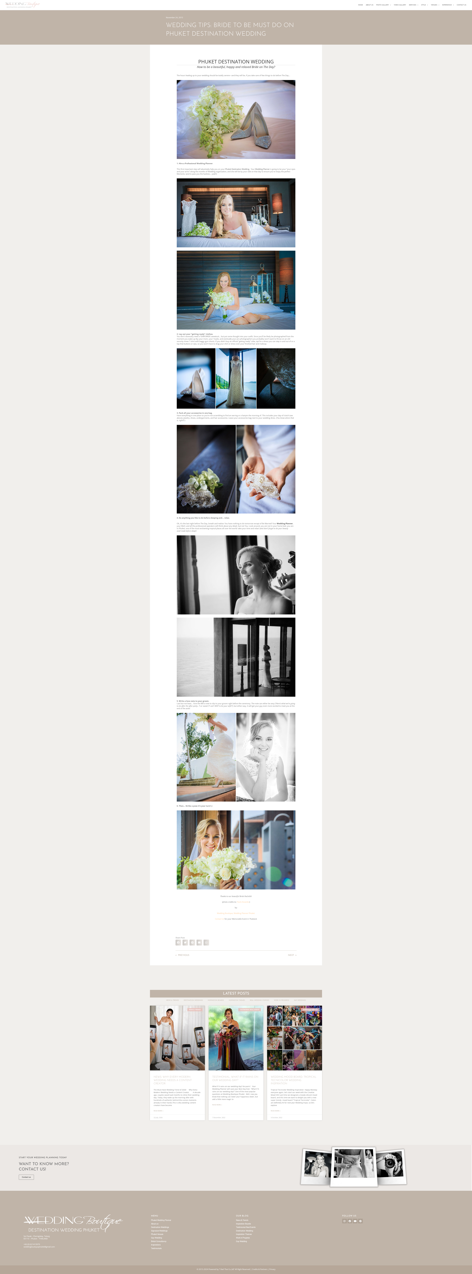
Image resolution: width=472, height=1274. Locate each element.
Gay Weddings (300, 1000)
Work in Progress (281, 1000)
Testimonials (156, 1248)
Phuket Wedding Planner (161, 1220)
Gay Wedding (156, 1238)
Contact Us (219, 919)
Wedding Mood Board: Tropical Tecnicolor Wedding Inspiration (293, 1080)
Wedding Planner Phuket (244, 913)
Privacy (272, 1269)
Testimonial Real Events (246, 1227)
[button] (390, 5)
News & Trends (172, 1000)
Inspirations (156, 1245)
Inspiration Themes (237, 1000)
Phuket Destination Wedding (237, 169)
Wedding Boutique (225, 913)
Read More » (158, 1111)
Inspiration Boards (216, 1000)
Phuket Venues (157, 1234)
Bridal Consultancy (158, 1241)
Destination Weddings (193, 1000)
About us (154, 1224)
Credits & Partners (259, 1269)
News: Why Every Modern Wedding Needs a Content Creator (173, 1080)
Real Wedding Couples (259, 1000)
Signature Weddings (159, 1231)
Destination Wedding (244, 1231)
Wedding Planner (262, 169)
